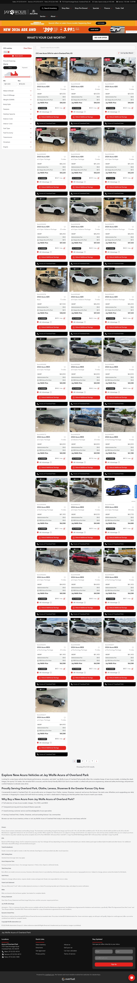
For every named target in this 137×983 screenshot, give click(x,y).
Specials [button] (96, 8)
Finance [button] (107, 8)
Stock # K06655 (41, 154)
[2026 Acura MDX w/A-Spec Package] (51, 350)
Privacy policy (40, 954)
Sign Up (114, 964)
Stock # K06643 (75, 294)
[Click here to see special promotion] (68, 23)
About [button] (53, 16)
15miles (131, 229)
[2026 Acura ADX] (51, 69)
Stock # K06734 (41, 294)
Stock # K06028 (109, 504)
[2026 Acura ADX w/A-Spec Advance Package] (51, 209)
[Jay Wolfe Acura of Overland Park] (20, 12)
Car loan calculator (70, 951)
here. (56, 900)
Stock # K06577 (109, 645)
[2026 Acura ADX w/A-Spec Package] (51, 139)
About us (67, 945)
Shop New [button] (65, 8)
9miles (131, 89)
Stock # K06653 (41, 574)
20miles (63, 229)
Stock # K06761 (41, 84)
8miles (97, 89)
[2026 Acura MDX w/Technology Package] (120, 420)
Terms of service (69, 954)
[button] (75, 2)
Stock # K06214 (75, 434)
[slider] (3, 77)
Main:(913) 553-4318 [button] (11, 951)
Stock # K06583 (75, 645)
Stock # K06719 (41, 434)
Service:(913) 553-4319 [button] (12, 954)
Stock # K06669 (109, 294)
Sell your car (68, 948)
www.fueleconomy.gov (28, 843)
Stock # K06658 (41, 364)
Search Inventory (50, 8)
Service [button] (42, 16)
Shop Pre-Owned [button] (81, 8)
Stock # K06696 (41, 224)
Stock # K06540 (75, 364)
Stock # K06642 (109, 154)
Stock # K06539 (109, 574)
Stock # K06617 (41, 715)
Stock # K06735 (109, 224)
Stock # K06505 (41, 504)
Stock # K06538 (75, 224)
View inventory (41, 945)
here (33, 900)
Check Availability (51, 117)
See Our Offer (100, 38)
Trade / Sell (119, 8)
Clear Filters (28, 48)
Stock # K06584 (75, 574)
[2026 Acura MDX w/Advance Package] (85, 420)
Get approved (40, 951)
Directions (39, 948)
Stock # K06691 (109, 84)
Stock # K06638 (75, 84)
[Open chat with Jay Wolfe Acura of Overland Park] (131, 977)
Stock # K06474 (109, 364)
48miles (131, 510)
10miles (63, 89)
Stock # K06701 (41, 645)
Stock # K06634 (75, 154)
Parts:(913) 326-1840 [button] (11, 957)
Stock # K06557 (109, 434)
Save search (19, 56)
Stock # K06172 (75, 504)
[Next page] (96, 761)
